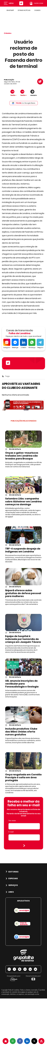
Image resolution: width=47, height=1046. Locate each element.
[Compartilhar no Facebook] (20, 1041)
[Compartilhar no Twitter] (34, 1041)
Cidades (7, 33)
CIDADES (37, 10)
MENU (11, 3)
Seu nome (12, 821)
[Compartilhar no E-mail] (36, 969)
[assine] (41, 1041)
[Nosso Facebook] (15, 969)
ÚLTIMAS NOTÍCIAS (24, 10)
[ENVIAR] (24, 845)
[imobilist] (5, 1041)
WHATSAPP (10, 10)
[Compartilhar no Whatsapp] (13, 1041)
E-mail (11, 832)
